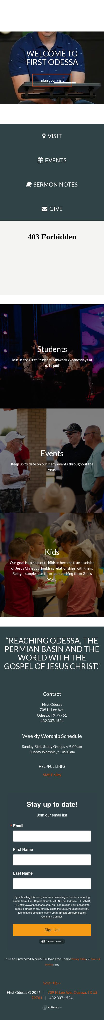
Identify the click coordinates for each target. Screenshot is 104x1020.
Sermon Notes (56, 184)
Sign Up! (52, 930)
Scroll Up (50, 983)
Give (56, 208)
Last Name (23, 873)
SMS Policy (52, 775)
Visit (55, 135)
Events (56, 160)
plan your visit (52, 80)
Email (18, 826)
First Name (23, 849)
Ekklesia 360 (52, 1007)
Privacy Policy (78, 959)
